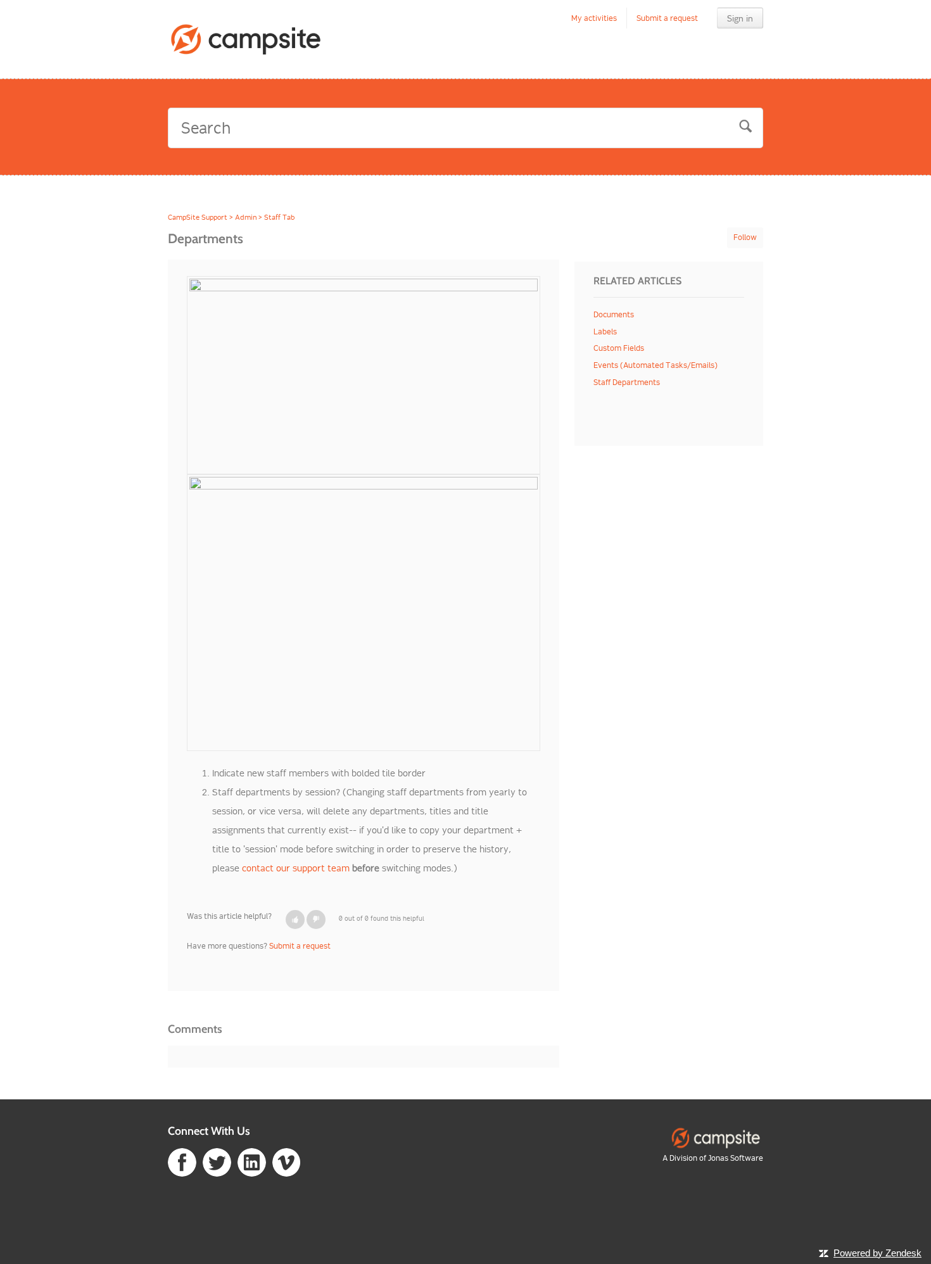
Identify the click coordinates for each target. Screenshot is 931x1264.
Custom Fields (618, 348)
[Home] (246, 39)
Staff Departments (626, 382)
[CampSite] (715, 1137)
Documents (613, 314)
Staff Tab (279, 217)
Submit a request (667, 18)
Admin (245, 217)
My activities (594, 18)
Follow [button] (745, 237)
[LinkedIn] (252, 1161)
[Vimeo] (286, 1161)
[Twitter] (217, 1161)
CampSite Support (197, 217)
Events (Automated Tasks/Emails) (655, 365)
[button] (295, 919)
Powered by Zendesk (877, 1253)
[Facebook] (182, 1161)
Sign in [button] (740, 18)
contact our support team (297, 868)
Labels (605, 331)
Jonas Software (735, 1158)
